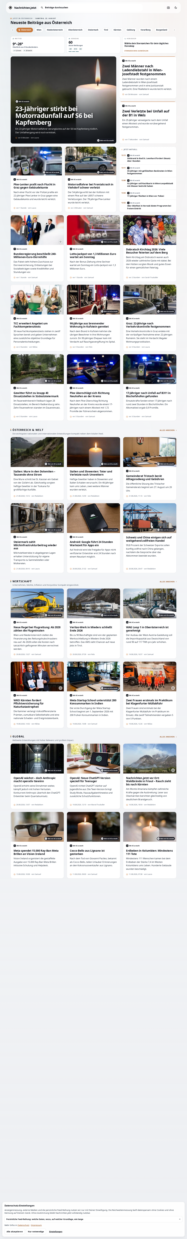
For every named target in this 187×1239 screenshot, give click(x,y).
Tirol (106, 29)
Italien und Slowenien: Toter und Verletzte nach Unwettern (91, 473)
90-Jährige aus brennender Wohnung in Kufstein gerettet (89, 325)
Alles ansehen (167, 430)
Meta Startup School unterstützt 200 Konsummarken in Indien (93, 702)
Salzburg (131, 29)
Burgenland (161, 29)
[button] (38, 44)
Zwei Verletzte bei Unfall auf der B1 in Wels (145, 113)
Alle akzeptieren (15, 1231)
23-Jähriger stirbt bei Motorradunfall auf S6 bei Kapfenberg (54, 115)
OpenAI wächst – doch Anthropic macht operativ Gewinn (34, 779)
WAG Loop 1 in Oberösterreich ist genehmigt (147, 629)
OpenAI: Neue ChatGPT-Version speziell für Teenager (90, 779)
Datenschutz (23, 1225)
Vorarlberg (146, 29)
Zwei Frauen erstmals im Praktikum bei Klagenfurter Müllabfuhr (149, 702)
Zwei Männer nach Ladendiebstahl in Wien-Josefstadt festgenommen (144, 70)
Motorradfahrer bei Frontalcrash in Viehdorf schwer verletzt (90, 186)
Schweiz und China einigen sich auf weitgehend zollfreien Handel (149, 539)
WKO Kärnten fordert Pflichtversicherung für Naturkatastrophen (29, 703)
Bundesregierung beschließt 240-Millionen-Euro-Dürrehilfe (35, 255)
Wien (39, 29)
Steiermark (93, 29)
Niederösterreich (55, 29)
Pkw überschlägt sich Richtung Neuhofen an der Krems (90, 394)
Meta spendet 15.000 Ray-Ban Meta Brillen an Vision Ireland (36, 852)
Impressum (36, 1225)
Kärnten (117, 29)
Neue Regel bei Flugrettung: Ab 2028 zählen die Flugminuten (37, 629)
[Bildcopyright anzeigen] (60, 242)
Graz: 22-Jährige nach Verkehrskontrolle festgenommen (148, 325)
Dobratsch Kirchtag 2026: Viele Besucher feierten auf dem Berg (147, 251)
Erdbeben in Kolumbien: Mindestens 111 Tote (149, 852)
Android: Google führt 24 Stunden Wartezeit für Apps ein (91, 543)
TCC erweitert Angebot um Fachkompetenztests (31, 325)
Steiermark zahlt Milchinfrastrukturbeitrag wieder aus (35, 545)
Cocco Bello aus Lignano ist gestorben (87, 852)
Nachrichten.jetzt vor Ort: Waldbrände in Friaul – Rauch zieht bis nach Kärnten (148, 781)
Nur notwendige (36, 1231)
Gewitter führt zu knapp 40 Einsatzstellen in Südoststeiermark (36, 394)
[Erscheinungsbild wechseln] (176, 7)
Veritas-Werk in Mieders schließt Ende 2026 (91, 629)
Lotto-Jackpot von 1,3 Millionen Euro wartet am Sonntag (93, 255)
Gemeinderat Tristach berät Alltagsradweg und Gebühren (145, 477)
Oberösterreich (75, 29)
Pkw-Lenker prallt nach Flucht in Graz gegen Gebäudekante (34, 186)
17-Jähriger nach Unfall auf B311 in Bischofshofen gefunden (148, 394)
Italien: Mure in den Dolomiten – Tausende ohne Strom (34, 473)
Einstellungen (55, 1231)
